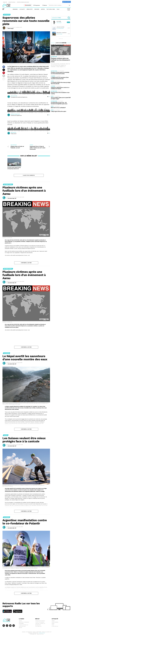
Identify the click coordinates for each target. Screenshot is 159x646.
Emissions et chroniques (24, 622)
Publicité (5, 2)
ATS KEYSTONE (11, 198)
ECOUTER (28, 5)
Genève (53, 620)
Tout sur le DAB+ (50, 9)
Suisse (53, 623)
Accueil (20, 620)
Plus (58, 9)
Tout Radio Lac (38, 626)
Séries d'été (29, 9)
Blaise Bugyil (10, 28)
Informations (38, 624)
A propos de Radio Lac (23, 624)
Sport (53, 624)
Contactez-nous (11, 2)
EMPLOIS (20, 627)
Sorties (43, 9)
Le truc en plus (55, 626)
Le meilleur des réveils (40, 620)
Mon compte (67, 1)
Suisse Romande (55, 622)
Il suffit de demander (39, 622)
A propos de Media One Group (23, 2)
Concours (36, 9)
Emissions (15, 9)
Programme (37, 5)
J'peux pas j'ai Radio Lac (40, 623)
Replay (45, 5)
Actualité (22, 9)
